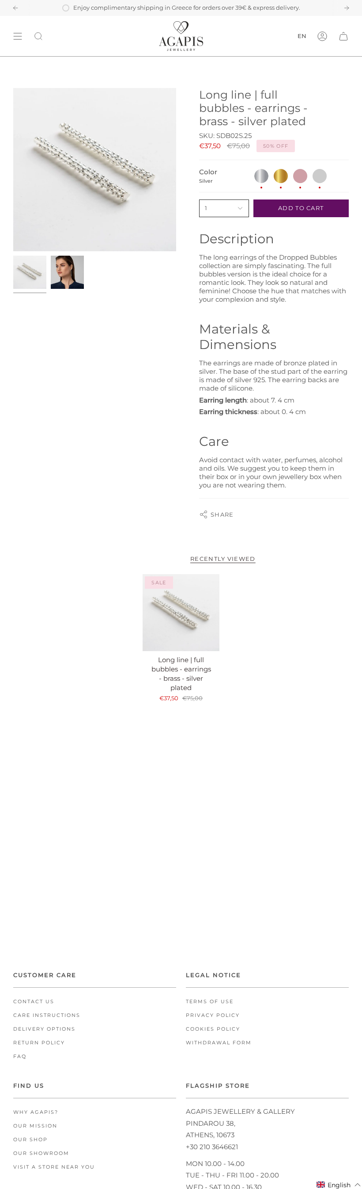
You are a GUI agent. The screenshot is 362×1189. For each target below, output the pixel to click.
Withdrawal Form (219, 1043)
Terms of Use (210, 1002)
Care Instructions (46, 1015)
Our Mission (35, 1126)
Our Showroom (41, 1153)
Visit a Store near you (54, 1167)
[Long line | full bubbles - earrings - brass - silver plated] (181, 612)
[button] (339, 1185)
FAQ (19, 1056)
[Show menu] (17, 36)
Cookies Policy (213, 1029)
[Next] (347, 8)
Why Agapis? (35, 1112)
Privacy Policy (213, 1015)
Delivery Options (44, 1029)
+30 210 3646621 (212, 1147)
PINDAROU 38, (210, 1123)
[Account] (322, 36)
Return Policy (39, 1043)
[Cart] (343, 36)
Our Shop (30, 1140)
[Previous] (15, 8)
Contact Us (33, 1002)
